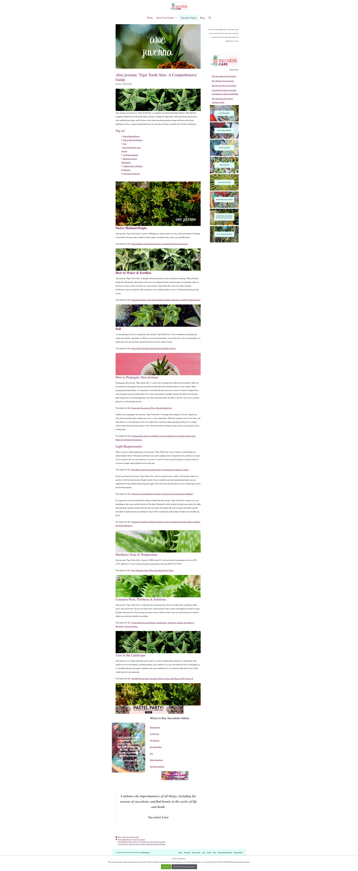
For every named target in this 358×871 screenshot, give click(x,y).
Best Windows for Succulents (223, 81)
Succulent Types (188, 17)
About (180, 852)
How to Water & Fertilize (132, 140)
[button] (210, 17)
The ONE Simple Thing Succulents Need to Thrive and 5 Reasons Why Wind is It (162, 678)
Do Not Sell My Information (184, 866)
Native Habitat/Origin (131, 136)
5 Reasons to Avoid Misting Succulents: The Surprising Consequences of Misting (162, 494)
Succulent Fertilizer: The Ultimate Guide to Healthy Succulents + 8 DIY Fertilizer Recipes (165, 300)
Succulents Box (156, 747)
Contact (209, 852)
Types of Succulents (132, 837)
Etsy (151, 753)
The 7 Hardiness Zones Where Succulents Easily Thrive (152, 570)
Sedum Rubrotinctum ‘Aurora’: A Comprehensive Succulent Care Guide (141, 842)
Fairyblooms (154, 740)
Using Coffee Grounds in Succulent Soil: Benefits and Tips (153, 348)
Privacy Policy (196, 852)
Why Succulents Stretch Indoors (224, 76)
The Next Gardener (157, 766)
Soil (124, 143)
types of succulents (138, 839)
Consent (166, 866)
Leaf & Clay (154, 734)
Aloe (123, 837)
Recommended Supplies (225, 852)
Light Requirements (130, 155)
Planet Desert (155, 727)
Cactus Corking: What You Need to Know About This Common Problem (141, 844)
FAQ (203, 852)
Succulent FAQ (238, 852)
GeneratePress (145, 852)
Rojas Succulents (156, 760)
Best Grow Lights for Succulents (224, 85)
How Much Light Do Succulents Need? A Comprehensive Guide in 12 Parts (160, 469)
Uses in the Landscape (131, 173)
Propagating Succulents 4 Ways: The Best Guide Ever (151, 408)
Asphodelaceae (127, 839)
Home (150, 17)
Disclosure (187, 852)
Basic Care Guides (165, 17)
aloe (119, 839)
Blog (202, 17)
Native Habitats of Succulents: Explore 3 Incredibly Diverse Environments (159, 244)
